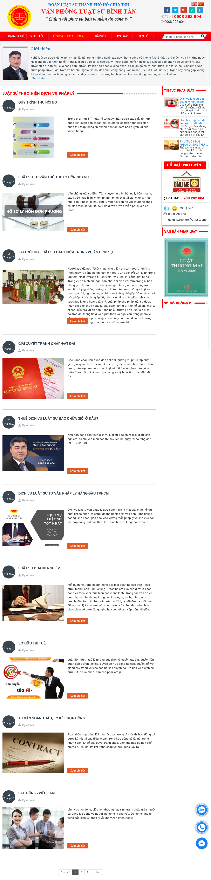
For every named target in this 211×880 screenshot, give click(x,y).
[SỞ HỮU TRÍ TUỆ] (33, 678)
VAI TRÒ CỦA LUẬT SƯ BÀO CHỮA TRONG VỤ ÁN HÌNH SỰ (65, 252)
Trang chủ (16, 36)
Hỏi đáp (122, 36)
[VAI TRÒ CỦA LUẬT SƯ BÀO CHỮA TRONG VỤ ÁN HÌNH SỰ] (33, 287)
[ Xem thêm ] (38, 78)
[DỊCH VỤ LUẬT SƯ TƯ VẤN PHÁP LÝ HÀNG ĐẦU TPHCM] (33, 528)
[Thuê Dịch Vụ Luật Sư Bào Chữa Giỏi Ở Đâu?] (33, 453)
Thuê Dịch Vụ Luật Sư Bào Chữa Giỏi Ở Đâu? (58, 418)
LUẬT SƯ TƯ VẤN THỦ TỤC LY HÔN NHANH (53, 177)
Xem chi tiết (77, 154)
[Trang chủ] (21, 17)
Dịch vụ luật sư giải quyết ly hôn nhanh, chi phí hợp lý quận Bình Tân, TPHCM (192, 100)
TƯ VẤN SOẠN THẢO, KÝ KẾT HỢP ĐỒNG (51, 718)
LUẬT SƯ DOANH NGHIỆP (39, 568)
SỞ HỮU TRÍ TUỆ (32, 643)
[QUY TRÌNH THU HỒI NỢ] (33, 137)
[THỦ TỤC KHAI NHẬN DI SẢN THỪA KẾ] (171, 145)
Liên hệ (143, 36)
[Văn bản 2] (186, 267)
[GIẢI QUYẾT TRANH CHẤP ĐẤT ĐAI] (33, 378)
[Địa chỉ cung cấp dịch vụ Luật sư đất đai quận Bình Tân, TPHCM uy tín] (171, 124)
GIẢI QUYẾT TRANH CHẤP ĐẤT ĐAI (46, 343)
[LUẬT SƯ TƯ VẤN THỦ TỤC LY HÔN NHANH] (33, 212)
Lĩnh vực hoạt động (68, 36)
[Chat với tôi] (174, 208)
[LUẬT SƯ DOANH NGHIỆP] (33, 603)
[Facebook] (167, 9)
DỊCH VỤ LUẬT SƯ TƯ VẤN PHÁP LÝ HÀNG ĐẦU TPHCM (63, 493)
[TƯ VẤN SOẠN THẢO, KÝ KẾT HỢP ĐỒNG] (33, 753)
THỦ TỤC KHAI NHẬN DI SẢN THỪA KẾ (193, 143)
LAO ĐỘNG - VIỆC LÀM (36, 793)
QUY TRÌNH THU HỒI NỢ (37, 102)
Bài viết (100, 36)
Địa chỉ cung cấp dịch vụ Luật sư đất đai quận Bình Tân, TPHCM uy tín (193, 122)
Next (89, 872)
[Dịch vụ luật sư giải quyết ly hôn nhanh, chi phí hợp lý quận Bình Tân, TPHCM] (171, 102)
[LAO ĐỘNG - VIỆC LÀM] (33, 828)
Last (98, 872)
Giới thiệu (37, 36)
